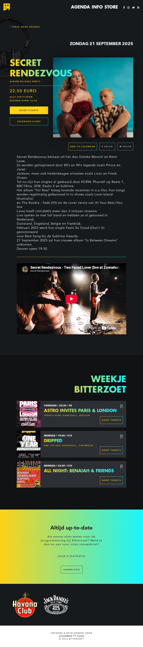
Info (97, 7)
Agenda (80, 7)
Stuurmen (65, 636)
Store (111, 7)
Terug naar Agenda (25, 27)
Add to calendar (82, 146)
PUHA (80, 636)
